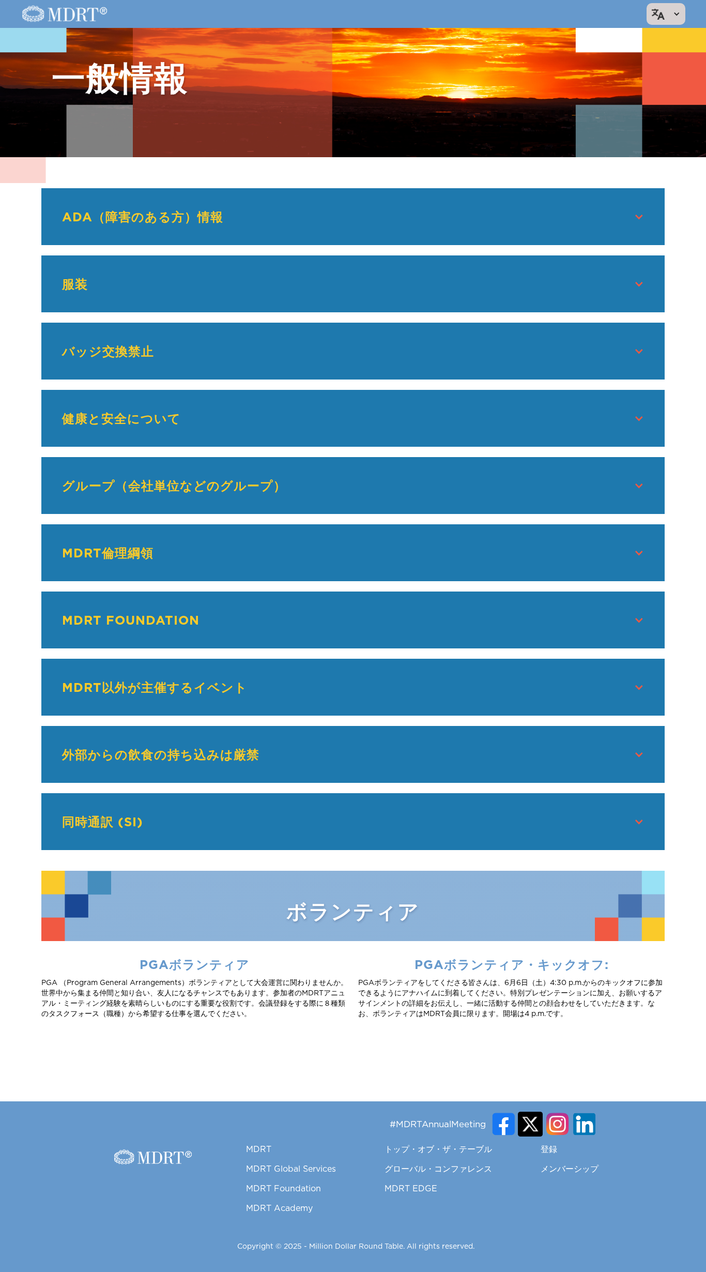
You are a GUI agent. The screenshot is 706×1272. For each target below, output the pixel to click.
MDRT (258, 1149)
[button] (666, 14)
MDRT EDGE (411, 1188)
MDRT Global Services (291, 1168)
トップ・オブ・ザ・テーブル (438, 1149)
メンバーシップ (569, 1168)
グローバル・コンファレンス (438, 1168)
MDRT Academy (279, 1208)
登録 (549, 1149)
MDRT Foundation (283, 1188)
